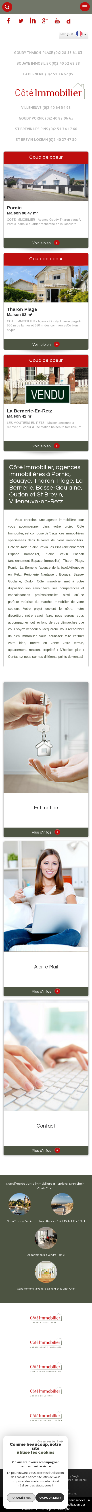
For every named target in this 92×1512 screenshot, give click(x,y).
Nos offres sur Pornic (19, 1221)
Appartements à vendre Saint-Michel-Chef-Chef (46, 1288)
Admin (69, 1479)
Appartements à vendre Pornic (46, 1255)
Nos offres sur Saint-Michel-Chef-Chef (62, 1221)
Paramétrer (21, 1498)
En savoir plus (45, 1509)
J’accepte (64, 1509)
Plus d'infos (45, 832)
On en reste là (47, 1441)
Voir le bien (45, 243)
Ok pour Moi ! (50, 1498)
